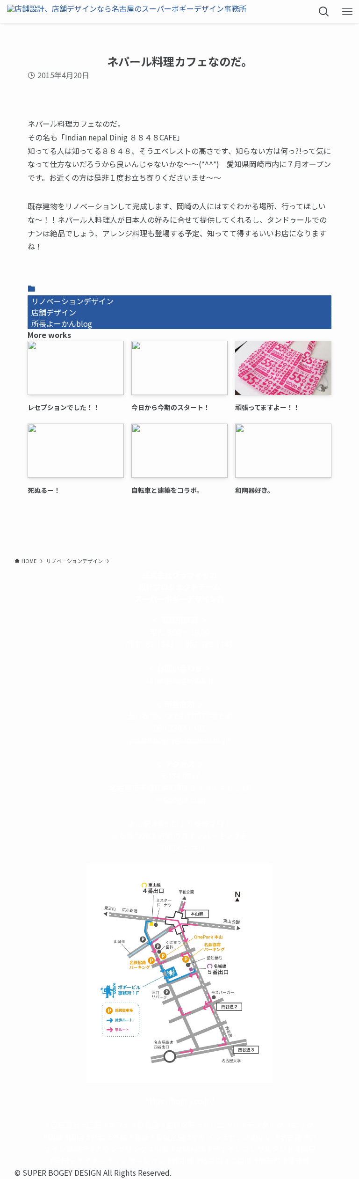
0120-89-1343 (150, 644)
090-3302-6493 (180, 727)
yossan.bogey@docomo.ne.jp (179, 739)
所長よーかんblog (61, 323)
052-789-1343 (209, 644)
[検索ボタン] (324, 11)
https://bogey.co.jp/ (179, 1100)
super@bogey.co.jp (179, 679)
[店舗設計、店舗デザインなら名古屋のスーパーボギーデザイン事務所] (126, 11)
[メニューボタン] (347, 11)
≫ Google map (180, 799)
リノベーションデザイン (72, 301)
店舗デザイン (53, 312)
